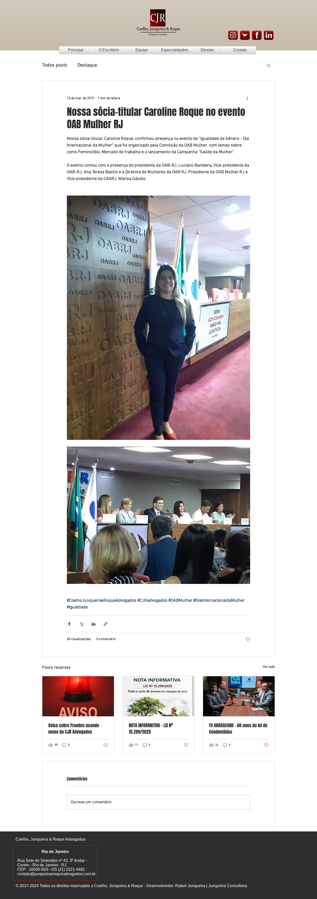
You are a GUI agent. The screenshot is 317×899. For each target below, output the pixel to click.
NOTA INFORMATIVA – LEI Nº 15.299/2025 (151, 728)
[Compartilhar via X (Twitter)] (81, 624)
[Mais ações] (247, 98)
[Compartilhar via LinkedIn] (93, 624)
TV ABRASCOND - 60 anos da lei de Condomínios (238, 728)
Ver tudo (269, 667)
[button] (268, 65)
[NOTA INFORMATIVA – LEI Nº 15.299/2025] (158, 696)
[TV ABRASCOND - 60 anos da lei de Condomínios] (239, 696)
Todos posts (54, 65)
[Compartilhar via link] (105, 624)
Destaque (87, 65)
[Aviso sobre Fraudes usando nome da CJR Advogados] (78, 696)
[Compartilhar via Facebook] (69, 624)
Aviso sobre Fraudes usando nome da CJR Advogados (73, 728)
